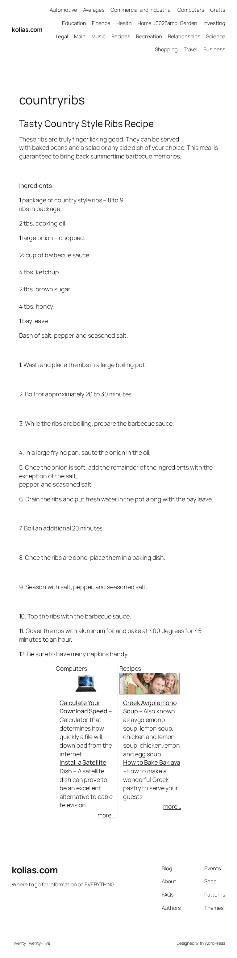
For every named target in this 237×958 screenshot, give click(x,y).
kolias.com (27, 29)
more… (172, 806)
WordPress (215, 943)
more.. (106, 815)
